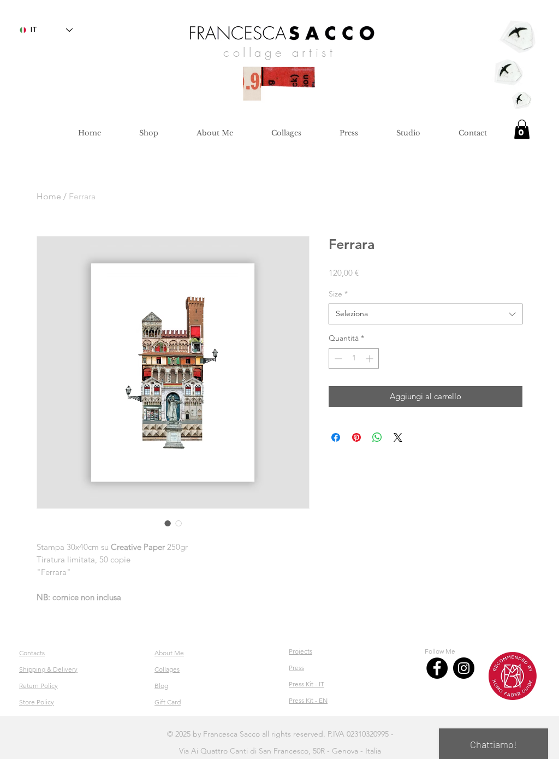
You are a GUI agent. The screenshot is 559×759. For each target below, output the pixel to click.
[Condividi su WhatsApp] (377, 437)
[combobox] (425, 314)
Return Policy (38, 685)
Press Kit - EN (308, 700)
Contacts (32, 653)
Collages (167, 669)
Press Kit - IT (306, 684)
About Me (169, 653)
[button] (522, 129)
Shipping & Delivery (48, 669)
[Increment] (370, 358)
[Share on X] (398, 437)
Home (49, 196)
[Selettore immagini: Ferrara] (167, 523)
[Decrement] (337, 358)
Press (296, 667)
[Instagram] (463, 668)
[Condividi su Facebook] (335, 437)
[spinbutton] (354, 358)
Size (338, 294)
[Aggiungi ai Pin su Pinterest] (356, 437)
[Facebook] (437, 668)
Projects (300, 651)
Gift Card (167, 702)
